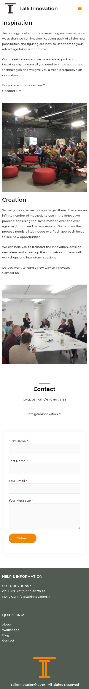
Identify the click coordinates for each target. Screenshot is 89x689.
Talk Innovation (38, 8)
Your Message (21, 500)
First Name (18, 441)
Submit (22, 538)
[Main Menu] (80, 8)
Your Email (18, 481)
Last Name (18, 461)
